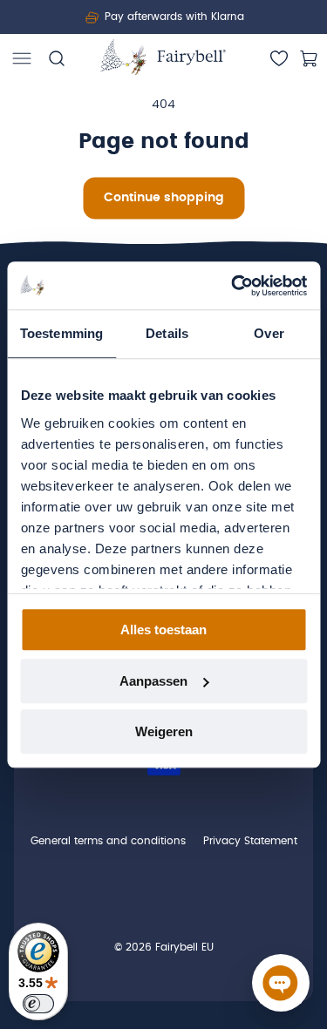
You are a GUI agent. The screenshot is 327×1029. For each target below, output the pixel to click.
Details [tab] (167, 333)
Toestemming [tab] (61, 333)
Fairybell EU (184, 947)
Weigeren (164, 731)
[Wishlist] (279, 58)
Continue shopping (164, 198)
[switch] (38, 1003)
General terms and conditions (108, 841)
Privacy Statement (250, 841)
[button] (22, 58)
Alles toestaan (163, 629)
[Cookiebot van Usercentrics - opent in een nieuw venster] (233, 285)
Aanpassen (153, 681)
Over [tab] (268, 333)
